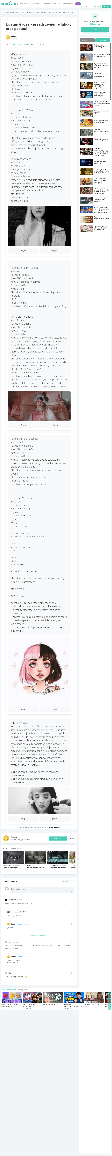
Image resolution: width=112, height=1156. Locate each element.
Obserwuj (22, 44)
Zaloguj (96, 7)
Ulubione (37, 44)
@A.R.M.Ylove (12, 960)
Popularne (25, 4)
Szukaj (86, 7)
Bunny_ (14, 36)
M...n (10, 973)
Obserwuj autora (59, 838)
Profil (72, 838)
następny (103, 40)
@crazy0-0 (11, 928)
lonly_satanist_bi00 (18, 912)
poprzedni (88, 40)
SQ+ (78, 4)
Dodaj (106, 6)
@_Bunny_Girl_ (13, 915)
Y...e (9, 942)
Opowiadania (66, 4)
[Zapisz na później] (44, 44)
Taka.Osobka (13, 900)
